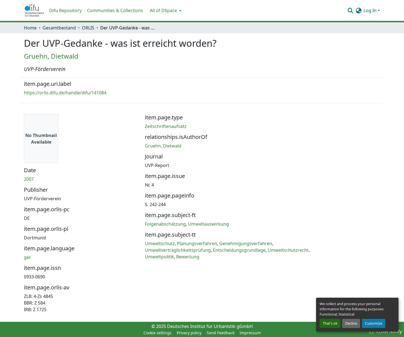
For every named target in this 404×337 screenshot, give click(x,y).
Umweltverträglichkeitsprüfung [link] (178, 250)
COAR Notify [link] (388, 331)
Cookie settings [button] (157, 332)
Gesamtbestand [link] (59, 28)
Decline (351, 323)
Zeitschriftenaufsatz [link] (166, 126)
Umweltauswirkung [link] (208, 224)
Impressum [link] (250, 332)
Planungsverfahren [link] (197, 243)
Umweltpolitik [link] (159, 257)
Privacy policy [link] (189, 332)
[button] (34, 10)
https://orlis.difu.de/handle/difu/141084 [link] (65, 93)
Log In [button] (371, 10)
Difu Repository (65, 10)
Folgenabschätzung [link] (165, 224)
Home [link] (30, 28)
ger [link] (27, 257)
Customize (373, 323)
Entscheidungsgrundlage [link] (239, 250)
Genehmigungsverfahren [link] (245, 243)
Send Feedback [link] (220, 332)
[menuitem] (165, 10)
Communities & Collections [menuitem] (115, 10)
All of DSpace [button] (163, 10)
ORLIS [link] (88, 28)
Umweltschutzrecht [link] (288, 250)
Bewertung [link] (187, 257)
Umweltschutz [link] (160, 243)
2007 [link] (29, 179)
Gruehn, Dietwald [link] (51, 56)
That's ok (330, 323)
